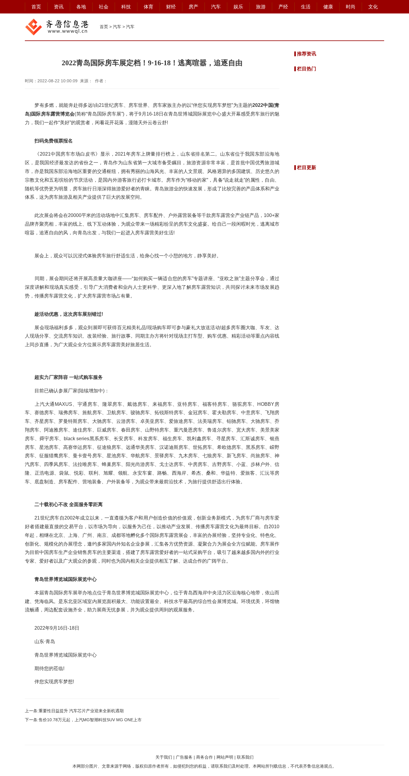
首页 (36, 6)
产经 (283, 6)
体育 (148, 6)
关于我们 (163, 757)
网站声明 (224, 757)
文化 (373, 6)
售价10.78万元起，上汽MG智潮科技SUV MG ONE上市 (90, 719)
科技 (126, 6)
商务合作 (204, 757)
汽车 (216, 6)
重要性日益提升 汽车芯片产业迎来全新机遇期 (81, 710)
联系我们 (245, 757)
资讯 (58, 6)
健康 (328, 6)
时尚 (350, 6)
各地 (81, 6)
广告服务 (184, 757)
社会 (103, 6)
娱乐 (238, 6)
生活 (305, 6)
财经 (171, 6)
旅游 (261, 6)
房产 (193, 6)
